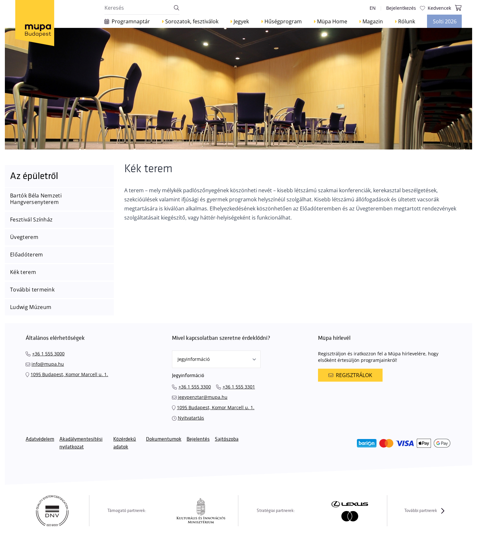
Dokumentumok (163, 439)
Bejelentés (198, 439)
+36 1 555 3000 (48, 354)
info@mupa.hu (47, 364)
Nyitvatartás (191, 418)
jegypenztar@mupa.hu (202, 397)
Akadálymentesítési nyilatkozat (81, 443)
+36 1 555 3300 (194, 387)
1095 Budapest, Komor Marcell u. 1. (69, 374)
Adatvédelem (40, 439)
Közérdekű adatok (124, 443)
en (373, 8)
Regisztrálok (354, 375)
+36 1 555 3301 (239, 387)
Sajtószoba (226, 439)
